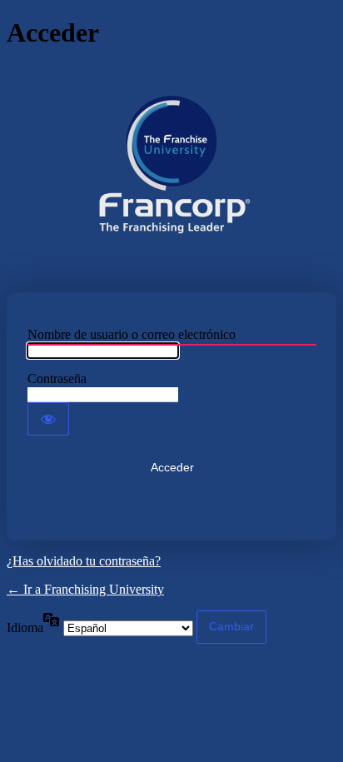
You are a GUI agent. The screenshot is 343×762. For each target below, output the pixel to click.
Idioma (25, 627)
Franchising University (171, 171)
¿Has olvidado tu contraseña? (84, 561)
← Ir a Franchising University (85, 589)
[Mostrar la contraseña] (48, 419)
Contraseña (57, 378)
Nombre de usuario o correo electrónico (131, 334)
